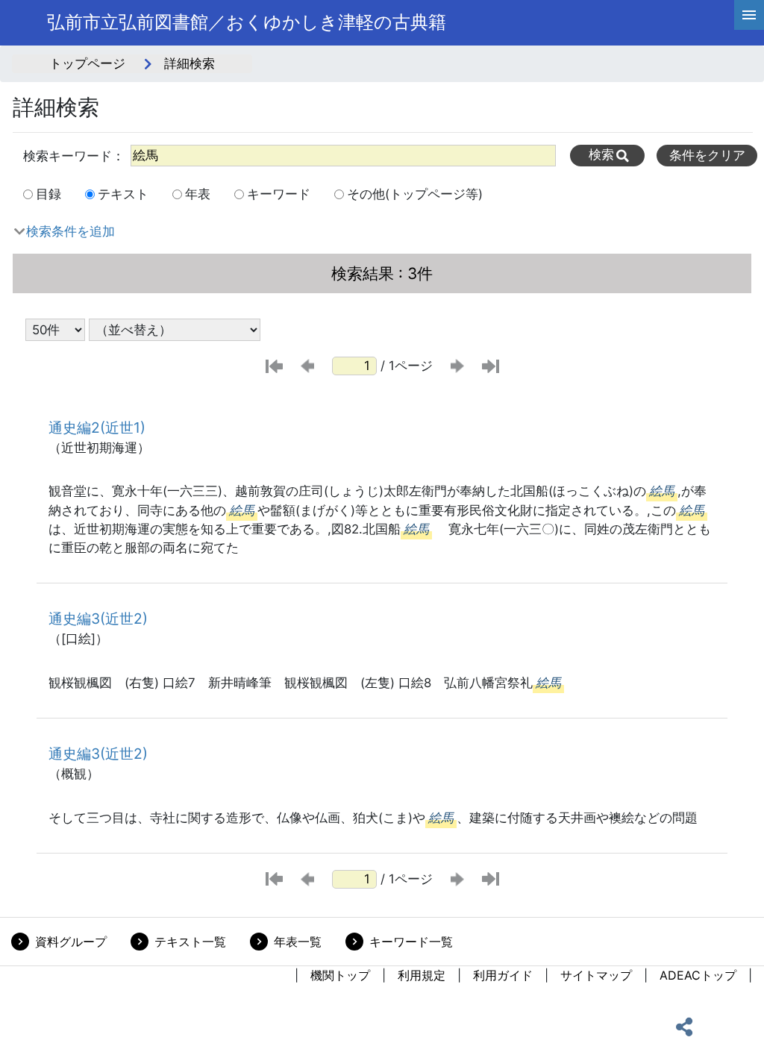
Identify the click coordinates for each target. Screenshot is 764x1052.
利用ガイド (503, 975)
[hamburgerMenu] (749, 15)
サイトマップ (596, 975)
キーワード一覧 (411, 941)
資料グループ (71, 941)
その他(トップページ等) (415, 194)
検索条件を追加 (70, 231)
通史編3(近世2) (98, 618)
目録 (48, 194)
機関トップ (340, 975)
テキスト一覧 (190, 941)
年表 (197, 194)
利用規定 (421, 975)
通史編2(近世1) (96, 427)
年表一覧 (298, 941)
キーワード (278, 194)
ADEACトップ (698, 975)
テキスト (123, 194)
